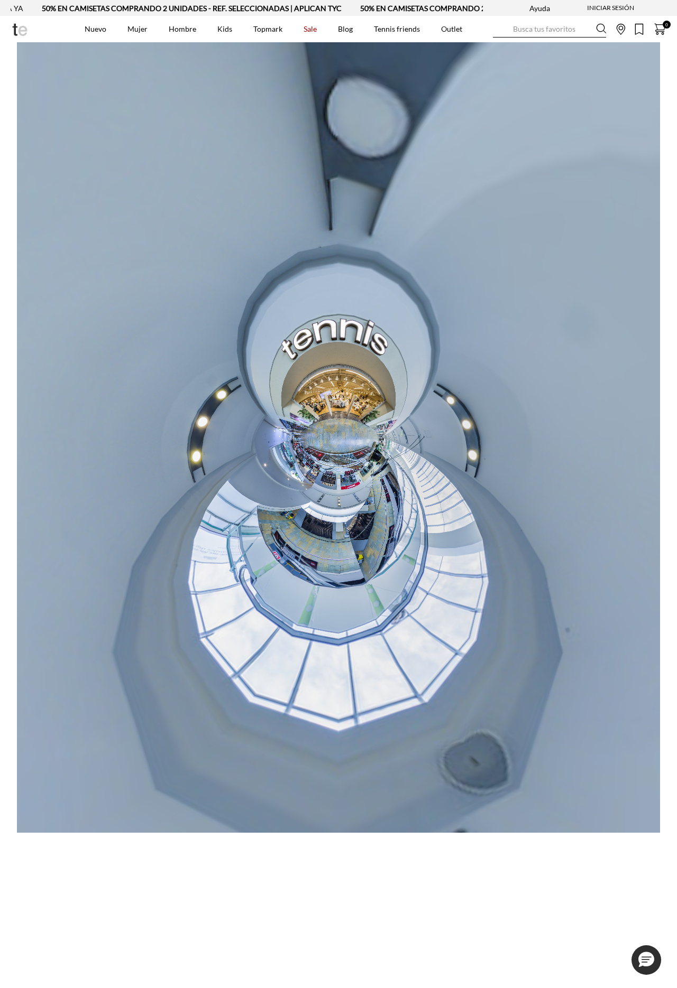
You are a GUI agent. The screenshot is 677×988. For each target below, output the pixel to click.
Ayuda (539, 8)
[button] (646, 960)
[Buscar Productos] (501, 29)
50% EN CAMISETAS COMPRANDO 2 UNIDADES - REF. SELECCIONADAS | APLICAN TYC (192, 8)
